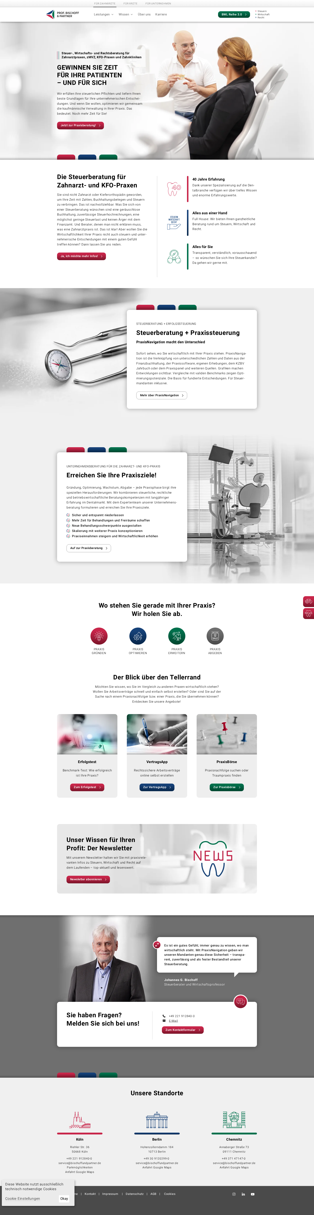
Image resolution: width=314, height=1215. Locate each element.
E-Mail (173, 1021)
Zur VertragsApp (154, 787)
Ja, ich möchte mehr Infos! (79, 256)
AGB (153, 1194)
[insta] (234, 1194)
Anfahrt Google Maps (79, 1172)
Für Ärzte (130, 3)
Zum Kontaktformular (180, 1030)
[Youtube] (252, 1194)
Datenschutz (135, 1194)
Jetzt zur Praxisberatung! (78, 125)
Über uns (144, 14)
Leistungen (102, 14)
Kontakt (90, 1194)
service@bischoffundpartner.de (80, 1163)
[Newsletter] (308, 613)
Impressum (110, 1194)
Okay (64, 1198)
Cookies (170, 1194)
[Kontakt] (308, 601)
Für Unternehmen (158, 3)
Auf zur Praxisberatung (86, 548)
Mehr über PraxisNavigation (159, 395)
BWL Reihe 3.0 (232, 14)
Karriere (161, 14)
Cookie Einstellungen (22, 1198)
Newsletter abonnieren (86, 879)
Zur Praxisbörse (224, 787)
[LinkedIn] (244, 1194)
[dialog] (38, 1192)
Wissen (124, 14)
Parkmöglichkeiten (80, 1167)
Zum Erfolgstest (85, 787)
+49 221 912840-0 (80, 1159)
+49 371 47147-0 (234, 1159)
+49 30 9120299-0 (157, 1159)
